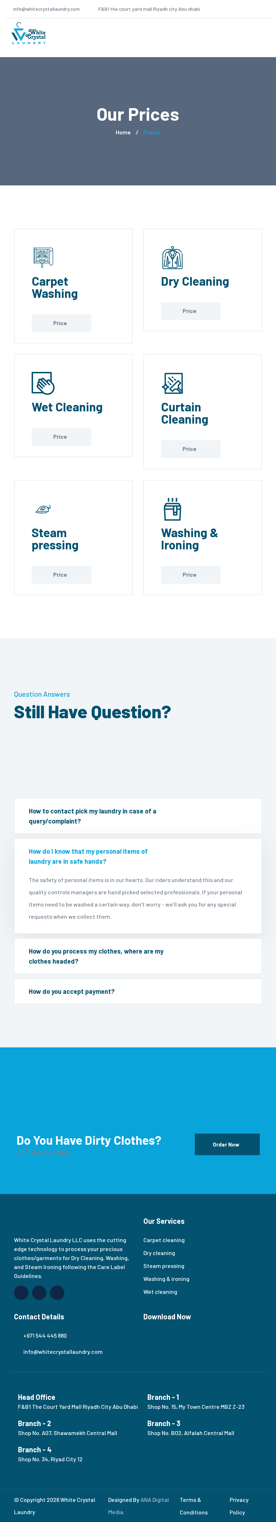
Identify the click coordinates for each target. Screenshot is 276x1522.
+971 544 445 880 (43, 1152)
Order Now (226, 1144)
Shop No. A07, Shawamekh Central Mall (67, 1432)
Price (60, 322)
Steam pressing (163, 1265)
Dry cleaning (159, 1252)
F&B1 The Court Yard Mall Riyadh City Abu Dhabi (78, 1406)
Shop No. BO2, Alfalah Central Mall (190, 1432)
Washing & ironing (166, 1278)
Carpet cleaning (164, 1239)
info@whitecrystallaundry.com (46, 9)
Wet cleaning (160, 1291)
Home (123, 132)
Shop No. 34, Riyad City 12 (50, 1459)
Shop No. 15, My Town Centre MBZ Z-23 (195, 1406)
